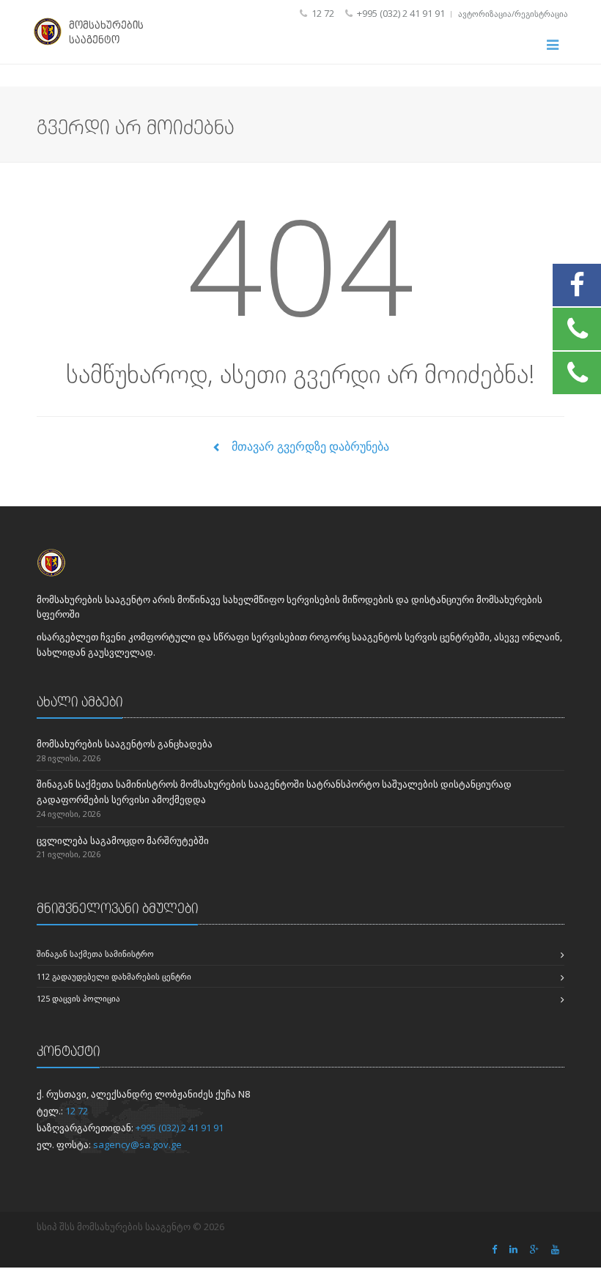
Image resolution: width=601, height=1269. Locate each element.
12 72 (76, 1110)
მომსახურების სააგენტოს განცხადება (125, 743)
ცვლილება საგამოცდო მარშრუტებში (123, 840)
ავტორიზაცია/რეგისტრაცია (513, 13)
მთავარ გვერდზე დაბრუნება (309, 446)
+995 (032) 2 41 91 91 (180, 1127)
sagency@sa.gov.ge (137, 1144)
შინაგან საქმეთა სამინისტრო (95, 953)
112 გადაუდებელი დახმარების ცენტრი (114, 976)
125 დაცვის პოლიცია (78, 998)
